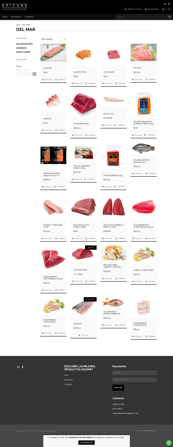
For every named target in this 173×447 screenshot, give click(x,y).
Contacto (29, 17)
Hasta (26, 70)
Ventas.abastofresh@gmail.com (125, 413)
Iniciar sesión (153, 9)
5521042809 (117, 409)
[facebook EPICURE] (169, 4)
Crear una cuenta (134, 9)
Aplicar (34, 74)
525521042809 (118, 404)
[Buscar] (170, 17)
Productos (16, 17)
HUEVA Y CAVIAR (23, 52)
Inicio (5, 17)
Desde (18, 70)
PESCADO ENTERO (24, 44)
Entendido (87, 442)
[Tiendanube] (147, 431)
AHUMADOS (21, 48)
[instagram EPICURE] (165, 4)
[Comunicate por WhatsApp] (169, 443)
